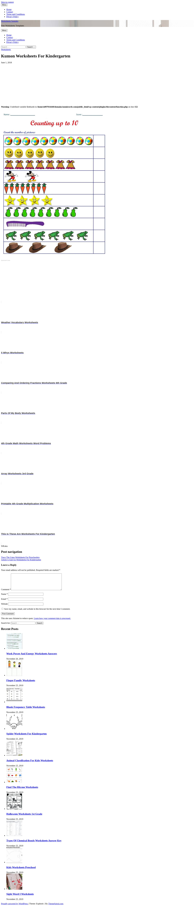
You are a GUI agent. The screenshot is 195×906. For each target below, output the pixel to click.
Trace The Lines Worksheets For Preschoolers (20, 557)
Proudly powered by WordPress (14, 904)
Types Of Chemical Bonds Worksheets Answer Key (34, 840)
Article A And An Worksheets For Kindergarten (21, 560)
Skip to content (7, 2)
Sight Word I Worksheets (20, 894)
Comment (6, 589)
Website (4, 604)
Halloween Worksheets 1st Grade (24, 814)
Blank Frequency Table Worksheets (25, 707)
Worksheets (6, 49)
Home (9, 9)
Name (4, 594)
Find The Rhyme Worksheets (22, 787)
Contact (9, 12)
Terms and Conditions (15, 14)
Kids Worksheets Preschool (21, 867)
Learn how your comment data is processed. (52, 618)
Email (4, 599)
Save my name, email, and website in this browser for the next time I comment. (37, 609)
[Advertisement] (80, 82)
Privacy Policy (12, 17)
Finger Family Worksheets (20, 680)
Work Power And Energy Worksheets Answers (31, 653)
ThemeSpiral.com (55, 904)
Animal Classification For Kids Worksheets (29, 760)
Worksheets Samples (9, 21)
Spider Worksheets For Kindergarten (26, 733)
